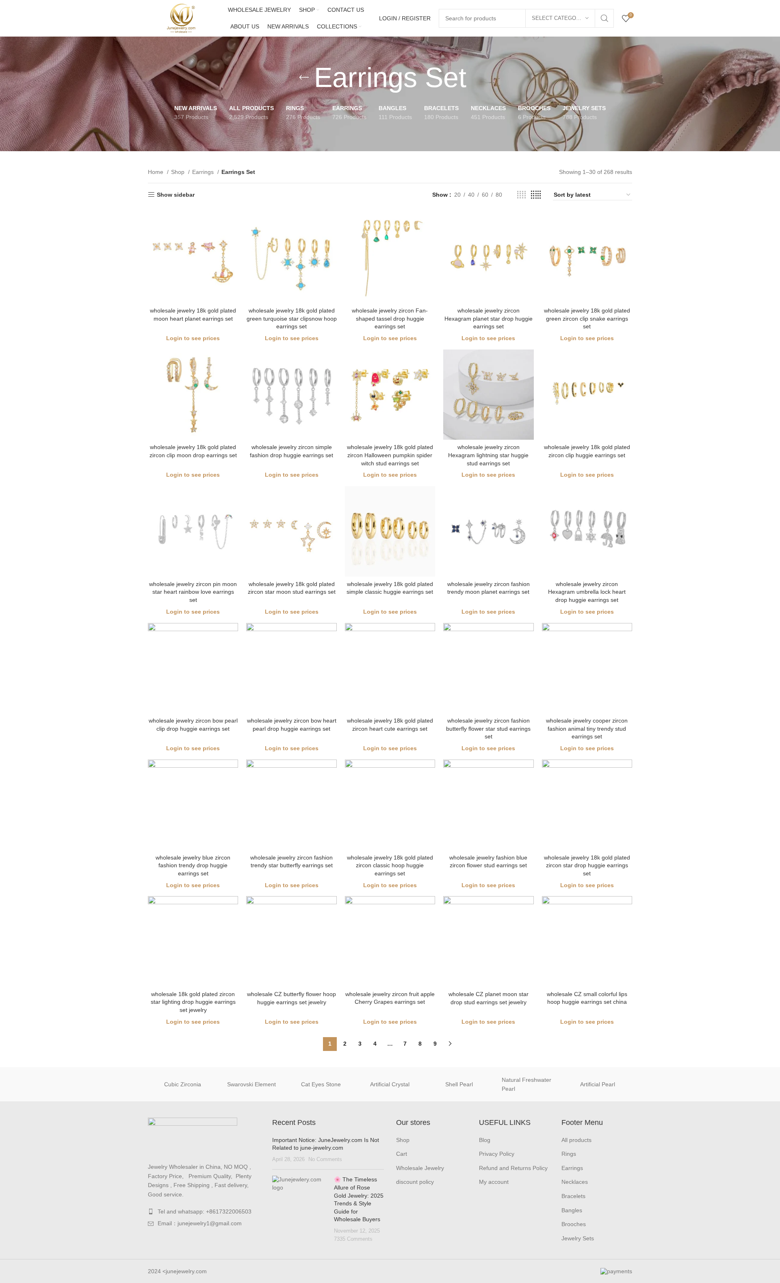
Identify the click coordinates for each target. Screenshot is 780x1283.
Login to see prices (193, 338)
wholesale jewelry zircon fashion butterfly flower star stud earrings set (488, 728)
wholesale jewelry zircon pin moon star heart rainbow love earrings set (193, 592)
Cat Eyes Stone (321, 1084)
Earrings (203, 172)
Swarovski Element (251, 1084)
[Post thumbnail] (300, 1209)
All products (576, 1140)
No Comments (325, 1159)
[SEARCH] (604, 18)
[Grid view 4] (521, 195)
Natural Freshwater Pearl (526, 1084)
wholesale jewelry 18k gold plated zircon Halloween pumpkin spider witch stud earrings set (390, 455)
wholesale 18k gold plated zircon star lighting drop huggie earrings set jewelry (193, 1002)
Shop (178, 172)
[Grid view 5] (536, 195)
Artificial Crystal (390, 1084)
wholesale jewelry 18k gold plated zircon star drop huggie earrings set (587, 865)
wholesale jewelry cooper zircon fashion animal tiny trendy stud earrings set (587, 728)
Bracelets (573, 1196)
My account (494, 1182)
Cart (401, 1154)
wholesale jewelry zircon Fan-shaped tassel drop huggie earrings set (390, 318)
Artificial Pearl (597, 1084)
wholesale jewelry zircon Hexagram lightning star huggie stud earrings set (488, 455)
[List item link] (204, 1211)
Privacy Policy (496, 1154)
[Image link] (192, 1135)
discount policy (415, 1182)
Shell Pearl (459, 1084)
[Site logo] (180, 18)
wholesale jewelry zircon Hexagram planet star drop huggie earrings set (488, 318)
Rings (568, 1154)
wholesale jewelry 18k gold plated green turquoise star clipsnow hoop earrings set (292, 318)
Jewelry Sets (577, 1238)
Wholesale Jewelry (420, 1168)
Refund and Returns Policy (513, 1168)
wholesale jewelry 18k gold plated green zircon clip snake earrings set (587, 318)
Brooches (573, 1224)
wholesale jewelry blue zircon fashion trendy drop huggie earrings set (193, 865)
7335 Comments (353, 1239)
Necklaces (574, 1182)
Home (156, 172)
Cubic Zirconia (182, 1084)
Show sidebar (176, 194)
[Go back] (304, 77)
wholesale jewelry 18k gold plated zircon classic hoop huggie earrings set (390, 865)
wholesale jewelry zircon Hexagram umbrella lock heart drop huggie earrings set (587, 592)
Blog (484, 1140)
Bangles (571, 1210)
